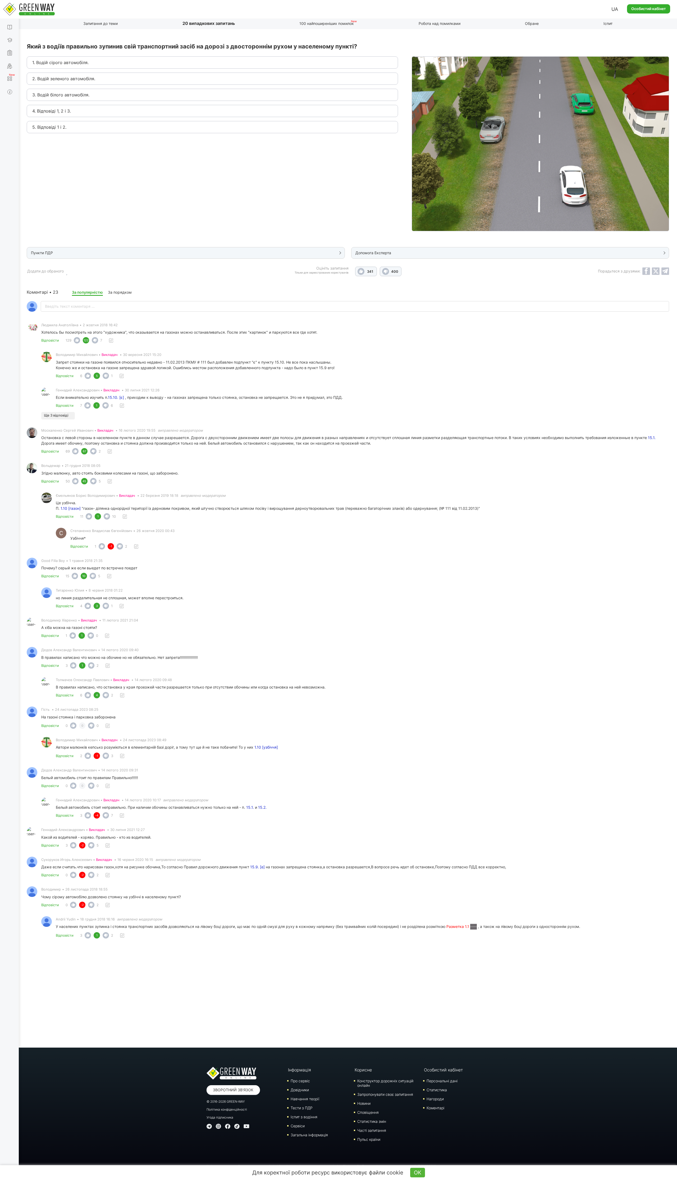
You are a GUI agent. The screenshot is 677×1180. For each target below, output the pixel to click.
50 (68, 481)
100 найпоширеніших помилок (326, 23)
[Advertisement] (348, 995)
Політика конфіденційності (227, 1109)
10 (114, 516)
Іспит (607, 23)
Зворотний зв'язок (233, 1090)
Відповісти (50, 340)
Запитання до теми (100, 23)
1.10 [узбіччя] (266, 747)
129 (68, 340)
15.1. (652, 437)
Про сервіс (300, 1081)
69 (68, 451)
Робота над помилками (439, 23)
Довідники (300, 1090)
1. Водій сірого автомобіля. (60, 62)
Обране (532, 23)
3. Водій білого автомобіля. (60, 94)
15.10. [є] (116, 397)
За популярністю (87, 292)
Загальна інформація (309, 1135)
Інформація (299, 1069)
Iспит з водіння (304, 1117)
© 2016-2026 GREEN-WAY (226, 1101)
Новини (363, 1103)
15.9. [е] (257, 867)
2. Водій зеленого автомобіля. (63, 78)
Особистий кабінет (648, 8)
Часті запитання (371, 1130)
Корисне (363, 1069)
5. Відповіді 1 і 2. (49, 127)
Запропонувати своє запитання (385, 1094)
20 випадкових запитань (208, 23)
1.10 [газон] (71, 508)
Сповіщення (368, 1112)
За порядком (120, 292)
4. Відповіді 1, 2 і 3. (51, 111)
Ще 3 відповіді (56, 415)
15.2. (262, 807)
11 (81, 516)
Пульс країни (368, 1139)
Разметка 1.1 (458, 926)
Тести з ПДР (302, 1108)
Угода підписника (220, 1117)
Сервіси (298, 1126)
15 (67, 576)
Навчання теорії (305, 1099)
